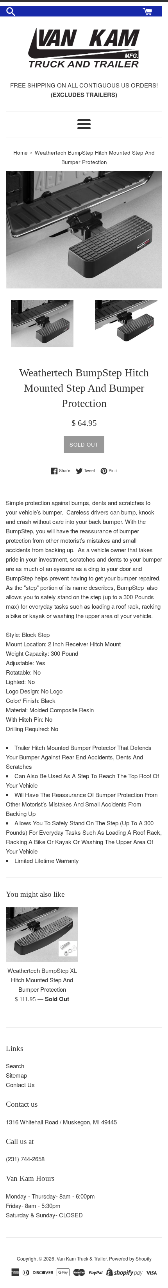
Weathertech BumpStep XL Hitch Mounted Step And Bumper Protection (42, 979)
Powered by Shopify (130, 1258)
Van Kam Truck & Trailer (82, 1258)
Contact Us (20, 1084)
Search (15, 1066)
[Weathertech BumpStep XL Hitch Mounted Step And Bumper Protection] (42, 934)
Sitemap (16, 1075)
